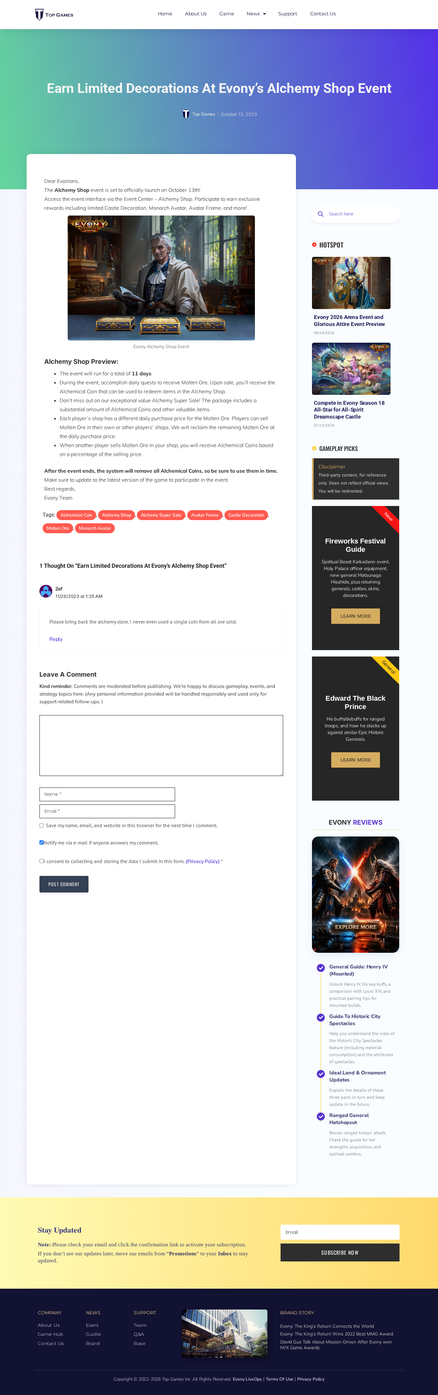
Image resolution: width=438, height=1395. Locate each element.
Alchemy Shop (116, 515)
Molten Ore (57, 528)
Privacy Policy (310, 1379)
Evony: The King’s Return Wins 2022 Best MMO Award (336, 1334)
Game (226, 14)
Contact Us (323, 14)
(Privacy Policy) (203, 861)
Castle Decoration (246, 515)
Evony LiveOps (247, 1379)
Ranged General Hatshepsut (349, 1119)
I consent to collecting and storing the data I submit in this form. (133, 861)
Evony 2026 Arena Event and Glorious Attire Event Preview (349, 320)
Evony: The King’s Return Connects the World (327, 1326)
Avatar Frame (205, 515)
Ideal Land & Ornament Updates (357, 1076)
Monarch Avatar (95, 528)
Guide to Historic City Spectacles (355, 1020)
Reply (56, 639)
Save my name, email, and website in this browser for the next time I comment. (131, 825)
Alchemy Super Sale (161, 515)
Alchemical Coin (76, 515)
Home (165, 14)
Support (287, 14)
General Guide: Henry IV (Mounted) (358, 970)
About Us (195, 14)
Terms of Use (280, 1379)
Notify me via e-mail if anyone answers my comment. (101, 842)
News (253, 14)
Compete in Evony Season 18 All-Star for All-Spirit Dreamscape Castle (349, 410)
